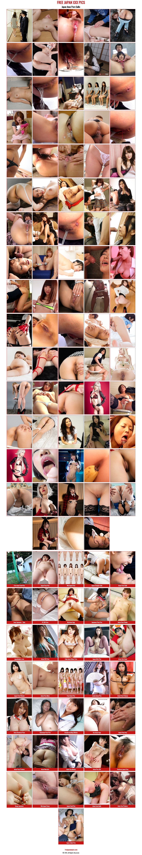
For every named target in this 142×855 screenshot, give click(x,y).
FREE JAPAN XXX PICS (71, 3)
